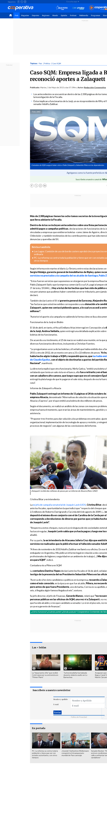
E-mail (55, 704)
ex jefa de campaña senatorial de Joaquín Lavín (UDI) (59, 504)
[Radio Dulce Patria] (61, 7)
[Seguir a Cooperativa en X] (21, 1)
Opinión (64, 15)
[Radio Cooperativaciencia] (78, 8)
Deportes (35, 15)
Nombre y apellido (60, 699)
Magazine (25, 15)
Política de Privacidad (79, 717)
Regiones (45, 15)
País (16, 15)
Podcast (73, 15)
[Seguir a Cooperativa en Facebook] (18, 1)
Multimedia (83, 15)
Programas (95, 15)
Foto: (34, 112)
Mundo (55, 15)
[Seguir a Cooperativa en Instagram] (25, 1)
